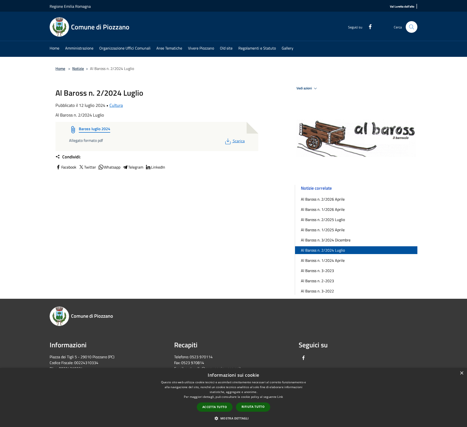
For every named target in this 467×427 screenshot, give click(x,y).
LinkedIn (158, 167)
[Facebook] (368, 26)
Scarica (239, 141)
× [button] (461, 373)
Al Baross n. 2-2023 (317, 281)
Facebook (68, 167)
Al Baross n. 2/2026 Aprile (323, 199)
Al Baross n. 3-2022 (317, 291)
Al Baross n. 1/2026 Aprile (323, 209)
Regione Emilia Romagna (70, 6)
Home (60, 68)
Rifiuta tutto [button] (253, 407)
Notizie (78, 68)
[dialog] (233, 397)
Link (280, 397)
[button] (233, 418)
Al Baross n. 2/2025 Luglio (323, 219)
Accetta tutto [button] (214, 407)
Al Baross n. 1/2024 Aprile (323, 260)
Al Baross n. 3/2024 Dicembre (325, 240)
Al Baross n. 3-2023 (317, 270)
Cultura (116, 105)
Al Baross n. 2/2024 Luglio (323, 250)
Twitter (90, 167)
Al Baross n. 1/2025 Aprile (323, 230)
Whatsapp (112, 167)
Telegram (135, 167)
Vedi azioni (304, 88)
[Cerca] (411, 27)
